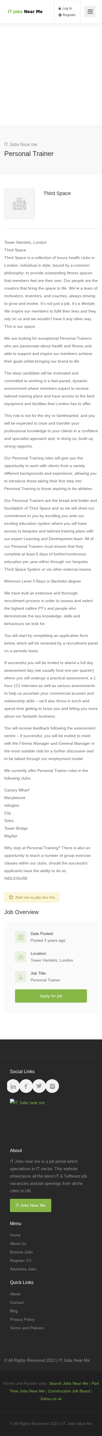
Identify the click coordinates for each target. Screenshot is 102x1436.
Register (69, 15)
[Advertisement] (51, 74)
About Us (18, 1243)
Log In (66, 8)
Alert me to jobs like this (35, 897)
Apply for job (51, 996)
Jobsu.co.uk (51, 1398)
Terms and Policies (27, 1328)
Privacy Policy (22, 1319)
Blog (14, 1311)
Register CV (20, 1260)
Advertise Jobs (23, 1269)
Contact (17, 1302)
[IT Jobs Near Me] (25, 4)
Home (15, 1235)
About (15, 1294)
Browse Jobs (21, 1252)
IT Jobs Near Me (31, 1205)
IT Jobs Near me (20, 144)
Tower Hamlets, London (52, 960)
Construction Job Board (69, 1391)
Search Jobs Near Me (68, 1383)
